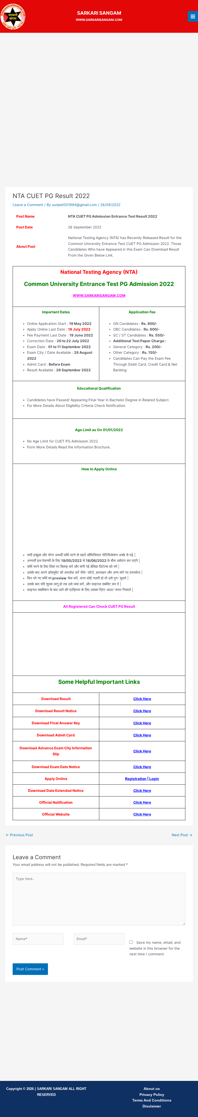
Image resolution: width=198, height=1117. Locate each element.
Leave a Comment (28, 205)
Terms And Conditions (151, 1100)
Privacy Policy (151, 1095)
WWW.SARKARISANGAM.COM (99, 295)
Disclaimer (152, 1106)
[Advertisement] (99, 75)
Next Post (182, 835)
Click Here (142, 699)
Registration (135, 779)
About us (152, 1089)
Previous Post (19, 835)
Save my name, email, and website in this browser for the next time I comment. (154, 948)
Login (154, 779)
